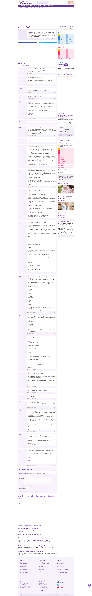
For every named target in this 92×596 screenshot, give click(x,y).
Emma (61, 52)
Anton (70, 41)
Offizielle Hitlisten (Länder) (62, 565)
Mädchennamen (23, 563)
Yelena (29, 458)
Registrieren (39, 3)
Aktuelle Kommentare (43, 581)
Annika (30, 201)
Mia (61, 54)
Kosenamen (41, 569)
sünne (36, 345)
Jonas (70, 39)
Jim (33, 160)
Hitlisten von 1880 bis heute (62, 569)
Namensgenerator (24, 571)
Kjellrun (29, 342)
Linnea (30, 194)
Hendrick (44, 230)
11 (36, 501)
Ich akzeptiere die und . (32, 486)
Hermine (29, 70)
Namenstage (23, 581)
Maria (30, 211)
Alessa (61, 165)
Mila (61, 58)
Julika (29, 457)
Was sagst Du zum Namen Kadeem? (65, 74)
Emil (70, 35)
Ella (69, 52)
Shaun (31, 159)
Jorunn (29, 346)
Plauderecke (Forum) (43, 583)
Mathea (29, 103)
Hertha (62, 163)
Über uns (43, 594)
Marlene (37, 83)
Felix (70, 37)
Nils (32, 32)
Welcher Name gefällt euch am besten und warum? (33, 540)
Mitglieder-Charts (60, 571)
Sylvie (29, 127)
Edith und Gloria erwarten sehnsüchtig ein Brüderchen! (35, 546)
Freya (61, 153)
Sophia (38, 265)
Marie (49, 376)
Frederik (42, 31)
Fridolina (61, 146)
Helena (30, 205)
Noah (61, 35)
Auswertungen (23, 584)
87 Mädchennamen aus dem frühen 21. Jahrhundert (65, 198)
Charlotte (71, 50)
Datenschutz (58, 594)
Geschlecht (60, 129)
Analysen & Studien (24, 583)
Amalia (30, 429)
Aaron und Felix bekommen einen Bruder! (31, 552)
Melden (55, 38)
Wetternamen (23, 589)
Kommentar (21, 478)
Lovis (29, 344)
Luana (61, 151)
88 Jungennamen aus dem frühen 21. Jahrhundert (64, 215)
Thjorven (30, 348)
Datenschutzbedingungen (39, 486)
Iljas (34, 429)
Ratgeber (41, 571)
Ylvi (39, 33)
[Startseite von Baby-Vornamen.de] (25, 3)
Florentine (41, 439)
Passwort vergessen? (45, 3)
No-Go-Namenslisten (64, 171)
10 (34, 501)
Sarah (29, 83)
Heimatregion (61, 133)
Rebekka (29, 460)
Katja (43, 316)
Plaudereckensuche (43, 584)
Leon (61, 37)
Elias (61, 43)
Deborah (62, 159)
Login (42, 1)
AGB (54, 594)
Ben (61, 41)
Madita (30, 195)
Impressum (70, 594)
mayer (47, 403)
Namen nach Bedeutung (44, 563)
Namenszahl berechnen (25, 587)
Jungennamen (23, 562)
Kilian (33, 83)
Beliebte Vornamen (61, 562)
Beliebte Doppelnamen (61, 563)
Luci (40, 206)
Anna (70, 58)
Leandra (62, 167)
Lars (40, 32)
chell (35, 342)
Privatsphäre (64, 594)
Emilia (61, 50)
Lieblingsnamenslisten (69, 169)
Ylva (42, 33)
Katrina (30, 206)
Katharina (41, 257)
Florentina (30, 383)
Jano (40, 429)
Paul (61, 39)
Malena (34, 96)
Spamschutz (21, 488)
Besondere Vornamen (43, 566)
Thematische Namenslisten (44, 565)
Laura (30, 133)
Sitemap (51, 594)
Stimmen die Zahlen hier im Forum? (29, 528)
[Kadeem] (63, 66)
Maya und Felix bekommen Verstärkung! (30, 534)
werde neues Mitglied (23, 473)
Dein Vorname (61, 127)
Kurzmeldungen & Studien (25, 586)
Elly (39, 71)
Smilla (30, 208)
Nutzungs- (29, 486)
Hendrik (43, 32)
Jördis (29, 341)
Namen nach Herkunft (24, 568)
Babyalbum (41, 589)
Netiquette (41, 590)
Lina (61, 56)
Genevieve (62, 161)
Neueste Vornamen (24, 572)
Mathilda (31, 116)
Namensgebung (42, 562)
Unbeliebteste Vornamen (62, 572)
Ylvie (44, 68)
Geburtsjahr (61, 131)
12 (38, 501)
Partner (47, 594)
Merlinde (62, 155)
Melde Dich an (51, 472)
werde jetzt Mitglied (62, 177)
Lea (69, 56)
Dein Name (21, 475)
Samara (62, 157)
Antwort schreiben (25, 65)
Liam (70, 43)
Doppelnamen (23, 566)
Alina (32, 180)
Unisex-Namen (23, 565)
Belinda (62, 148)
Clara (30, 328)
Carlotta (39, 453)
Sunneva (31, 113)
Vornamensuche (23, 569)
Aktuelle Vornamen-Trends (62, 574)
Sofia (30, 212)
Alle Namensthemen (43, 568)
